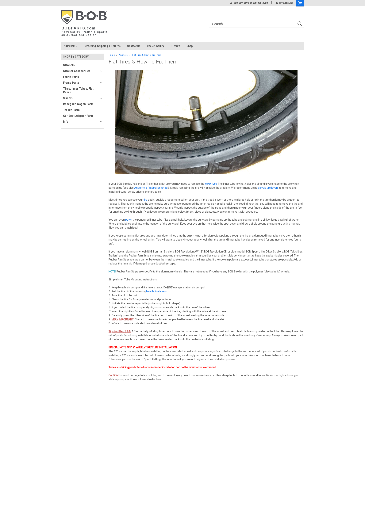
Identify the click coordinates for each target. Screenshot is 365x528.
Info (65, 121)
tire (145, 199)
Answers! (70, 45)
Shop (189, 46)
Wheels (68, 98)
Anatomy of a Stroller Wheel (151, 187)
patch (128, 219)
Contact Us (133, 46)
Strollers (69, 65)
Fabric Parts (71, 77)
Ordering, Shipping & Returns (103, 46)
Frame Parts (71, 83)
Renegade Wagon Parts (78, 104)
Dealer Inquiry (155, 46)
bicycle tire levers (268, 187)
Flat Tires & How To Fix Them (146, 55)
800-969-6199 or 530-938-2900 (251, 2)
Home (112, 55)
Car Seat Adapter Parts (78, 116)
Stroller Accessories (76, 71)
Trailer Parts (71, 110)
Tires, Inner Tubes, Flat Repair (78, 90)
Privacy (175, 46)
